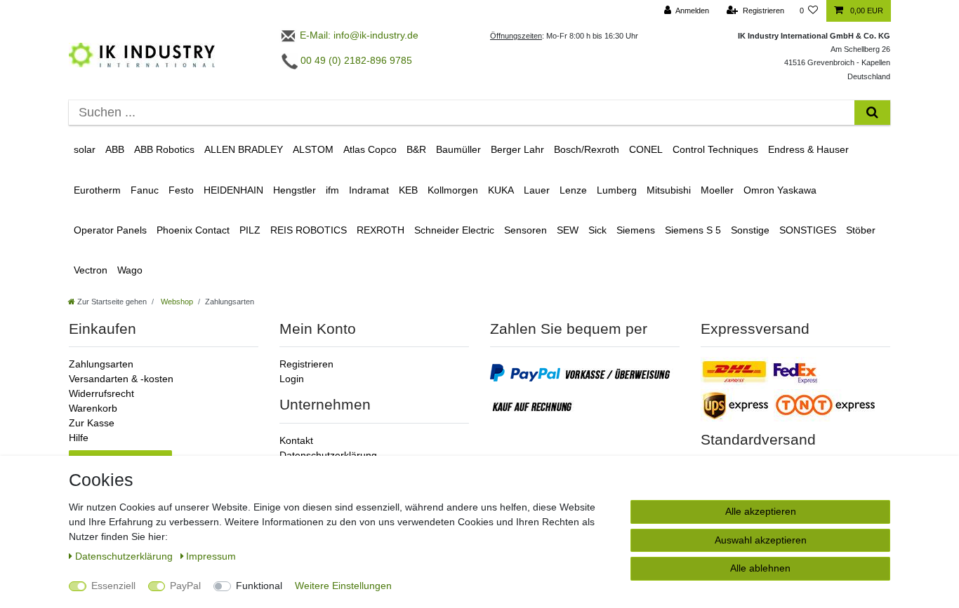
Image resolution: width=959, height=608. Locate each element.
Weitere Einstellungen (343, 585)
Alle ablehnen (760, 568)
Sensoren (525, 230)
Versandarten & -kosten (121, 378)
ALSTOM (313, 149)
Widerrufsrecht (101, 393)
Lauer (537, 190)
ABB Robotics (164, 149)
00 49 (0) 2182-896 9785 (355, 60)
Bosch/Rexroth (586, 149)
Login (291, 378)
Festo (181, 190)
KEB (408, 190)
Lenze (573, 190)
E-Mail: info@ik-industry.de (357, 35)
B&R (416, 149)
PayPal (185, 585)
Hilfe (78, 437)
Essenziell (113, 585)
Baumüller (458, 149)
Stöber (860, 230)
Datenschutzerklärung (328, 455)
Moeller (717, 190)
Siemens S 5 (693, 230)
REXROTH (380, 230)
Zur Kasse (91, 422)
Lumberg (617, 190)
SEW (567, 230)
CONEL (646, 149)
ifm (332, 190)
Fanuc (145, 190)
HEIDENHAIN (233, 190)
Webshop (176, 301)
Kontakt (296, 440)
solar (84, 149)
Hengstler (294, 190)
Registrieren (306, 364)
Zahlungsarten (101, 364)
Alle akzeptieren (760, 511)
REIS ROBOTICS (308, 230)
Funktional (259, 585)
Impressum (211, 556)
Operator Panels (110, 230)
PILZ (249, 230)
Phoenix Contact (193, 230)
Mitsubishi (669, 190)
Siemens (635, 230)
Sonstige (750, 230)
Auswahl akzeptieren (761, 540)
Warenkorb (93, 408)
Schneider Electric (454, 230)
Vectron (90, 270)
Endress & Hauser (808, 149)
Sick (597, 230)
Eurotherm (97, 190)
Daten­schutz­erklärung (125, 556)
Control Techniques (715, 149)
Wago (130, 270)
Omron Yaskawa (779, 190)
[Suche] (872, 112)
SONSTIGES (807, 230)
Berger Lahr (517, 149)
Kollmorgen (453, 190)
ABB (114, 149)
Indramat (369, 190)
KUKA (501, 190)
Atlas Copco (370, 149)
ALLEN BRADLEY (243, 149)
